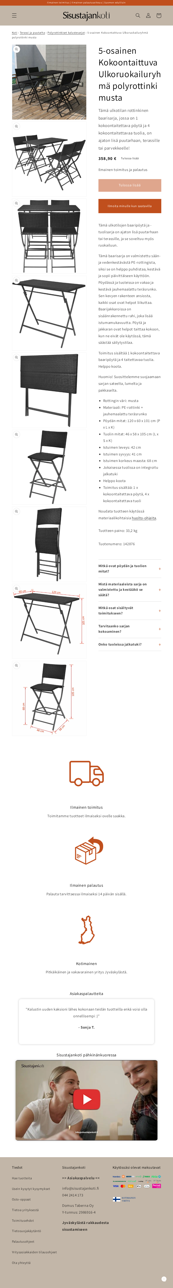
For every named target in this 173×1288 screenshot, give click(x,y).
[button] (14, 15)
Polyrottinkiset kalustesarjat (66, 33)
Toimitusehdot (23, 1220)
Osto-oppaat (21, 1199)
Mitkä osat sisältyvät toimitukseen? (115, 610)
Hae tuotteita (22, 1178)
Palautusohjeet (23, 1241)
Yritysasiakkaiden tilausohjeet (34, 1252)
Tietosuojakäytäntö (26, 1231)
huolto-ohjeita (144, 517)
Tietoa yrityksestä (25, 1210)
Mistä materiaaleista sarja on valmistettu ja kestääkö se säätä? (122, 589)
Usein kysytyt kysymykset (31, 1188)
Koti (14, 33)
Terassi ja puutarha (32, 33)
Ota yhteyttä (21, 1262)
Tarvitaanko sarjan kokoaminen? (114, 629)
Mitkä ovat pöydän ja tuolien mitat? (122, 568)
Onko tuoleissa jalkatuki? (120, 644)
